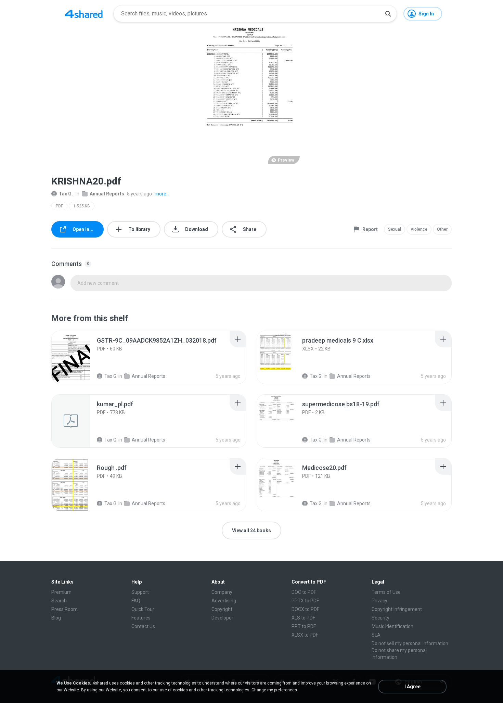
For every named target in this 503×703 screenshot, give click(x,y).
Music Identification (392, 626)
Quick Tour (142, 609)
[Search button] (388, 13)
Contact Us (143, 626)
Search (59, 600)
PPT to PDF (304, 626)
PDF (59, 206)
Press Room (64, 609)
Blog (56, 618)
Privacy (379, 600)
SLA (376, 635)
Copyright (221, 609)
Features (141, 618)
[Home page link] (84, 13)
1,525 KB (81, 206)
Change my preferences (274, 690)
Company (221, 592)
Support (140, 592)
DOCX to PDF (305, 609)
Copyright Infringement (397, 609)
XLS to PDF (303, 618)
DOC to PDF (304, 592)
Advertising (223, 600)
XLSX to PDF (305, 635)
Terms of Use (386, 592)
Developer (222, 618)
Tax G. (66, 193)
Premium (61, 592)
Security (380, 618)
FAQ (135, 600)
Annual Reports (107, 193)
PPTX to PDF (305, 600)
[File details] (78, 357)
